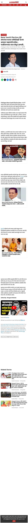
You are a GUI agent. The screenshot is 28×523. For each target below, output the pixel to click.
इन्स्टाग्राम (20, 330)
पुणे (20, 5)
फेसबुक (15, 330)
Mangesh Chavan (9, 336)
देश (13, 5)
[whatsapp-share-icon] (2, 80)
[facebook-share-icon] (8, 80)
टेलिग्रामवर (2, 331)
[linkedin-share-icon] (10, 80)
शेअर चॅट (24, 330)
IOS (12, 328)
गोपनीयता (7, 519)
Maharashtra (3, 326)
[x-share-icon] (5, 80)
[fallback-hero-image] (6, 375)
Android (8, 328)
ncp (4, 336)
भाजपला (22, 177)
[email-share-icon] (13, 80)
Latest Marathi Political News (8, 324)
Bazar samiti (16, 336)
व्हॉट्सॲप (8, 331)
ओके (14, 521)
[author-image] (2, 72)
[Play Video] (14, 307)
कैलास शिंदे (6, 72)
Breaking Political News (19, 324)
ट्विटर (18, 330)
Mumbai (13, 326)
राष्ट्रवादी (2, 229)
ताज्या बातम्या (4, 5)
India (7, 326)
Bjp (1, 336)
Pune (10, 326)
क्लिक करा (23, 320)
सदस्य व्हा (7, 317)
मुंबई (17, 5)
